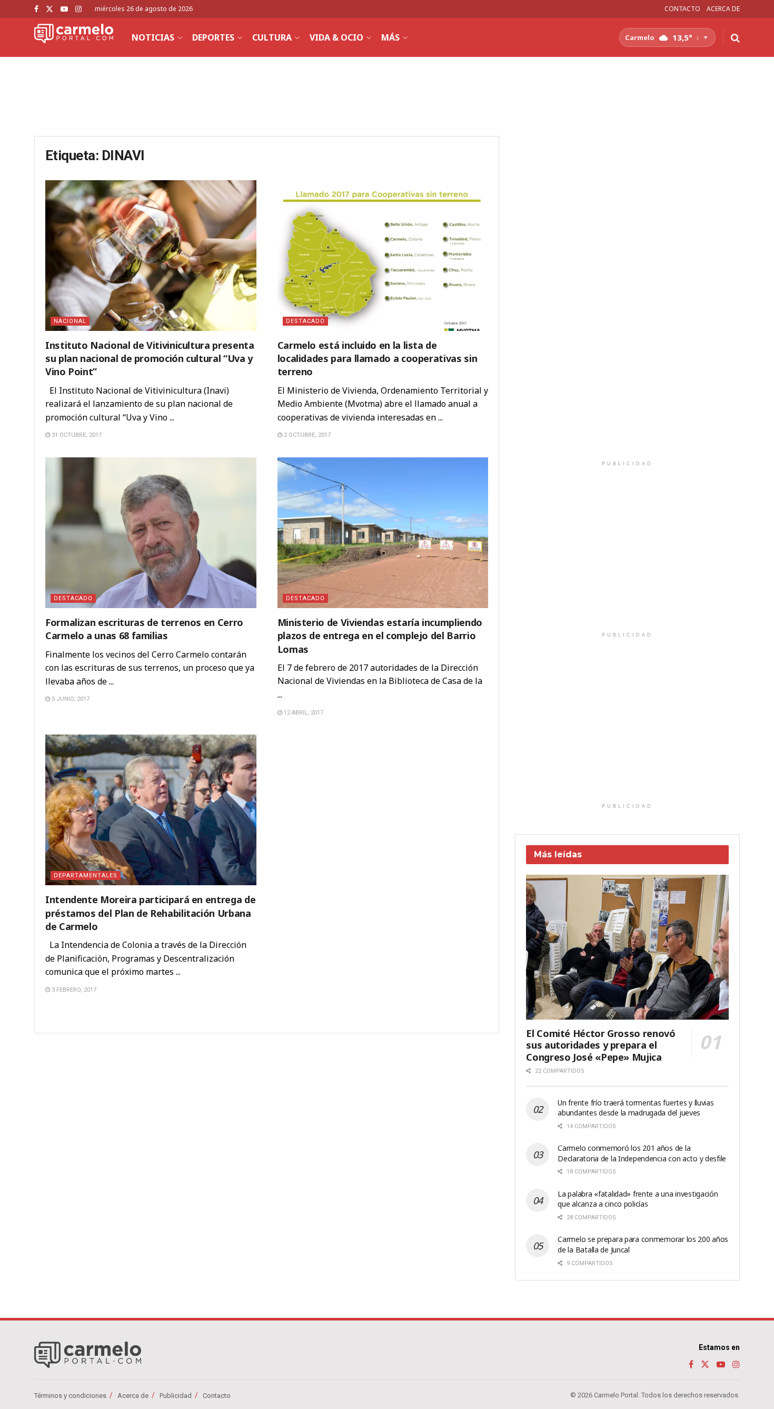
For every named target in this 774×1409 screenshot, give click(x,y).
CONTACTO (682, 8)
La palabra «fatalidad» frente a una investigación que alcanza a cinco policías (638, 1199)
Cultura (272, 37)
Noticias (153, 37)
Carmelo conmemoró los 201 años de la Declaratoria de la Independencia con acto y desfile (642, 1153)
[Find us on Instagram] (78, 9)
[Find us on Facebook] (36, 9)
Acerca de (132, 1396)
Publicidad (176, 1396)
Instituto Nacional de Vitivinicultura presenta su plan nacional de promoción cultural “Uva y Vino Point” (149, 358)
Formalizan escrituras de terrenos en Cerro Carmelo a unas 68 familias (144, 629)
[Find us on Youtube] (64, 9)
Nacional (70, 321)
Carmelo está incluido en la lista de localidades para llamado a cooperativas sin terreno (377, 358)
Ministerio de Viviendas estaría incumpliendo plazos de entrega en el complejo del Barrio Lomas (379, 635)
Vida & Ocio (336, 37)
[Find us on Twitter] (49, 9)
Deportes (213, 37)
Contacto (217, 1396)
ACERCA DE (723, 8)
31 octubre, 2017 (76, 435)
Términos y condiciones (70, 1396)
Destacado (305, 321)
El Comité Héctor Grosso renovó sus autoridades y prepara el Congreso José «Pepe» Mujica (600, 1045)
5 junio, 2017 (70, 699)
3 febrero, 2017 (73, 989)
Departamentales (85, 875)
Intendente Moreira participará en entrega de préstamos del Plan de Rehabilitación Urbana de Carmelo (150, 912)
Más (390, 37)
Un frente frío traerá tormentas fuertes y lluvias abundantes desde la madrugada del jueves (635, 1108)
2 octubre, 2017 (306, 435)
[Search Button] (735, 37)
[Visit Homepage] (73, 37)
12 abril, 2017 (302, 712)
